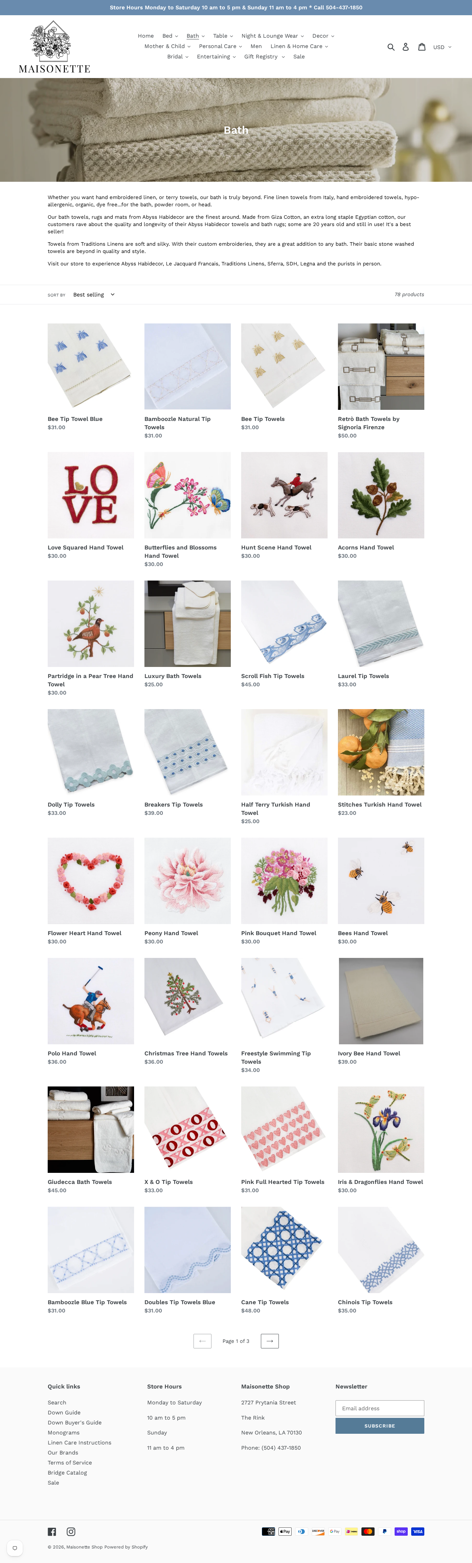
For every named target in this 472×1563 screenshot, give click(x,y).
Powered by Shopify (126, 1547)
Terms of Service (70, 1462)
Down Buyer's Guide (75, 1422)
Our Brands (63, 1452)
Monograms (63, 1432)
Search (57, 1402)
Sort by (56, 295)
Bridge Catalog (67, 1472)
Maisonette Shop (84, 1547)
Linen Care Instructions (79, 1442)
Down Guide (64, 1412)
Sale (53, 1482)
